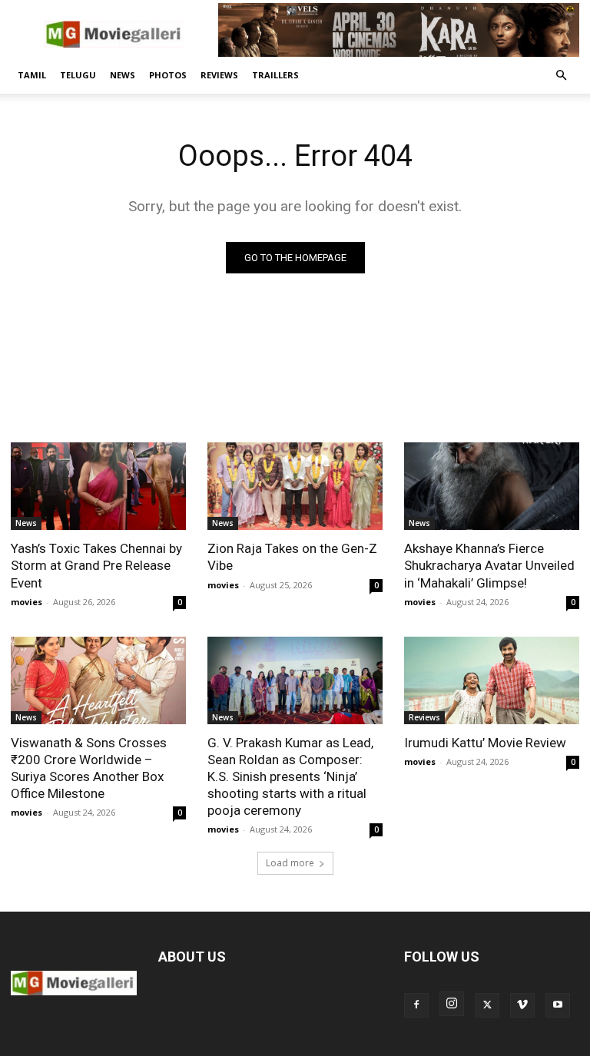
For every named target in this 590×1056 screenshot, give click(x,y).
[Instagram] (451, 1003)
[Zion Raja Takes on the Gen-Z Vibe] (295, 486)
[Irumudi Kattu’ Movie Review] (491, 680)
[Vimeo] (522, 1005)
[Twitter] (487, 1005)
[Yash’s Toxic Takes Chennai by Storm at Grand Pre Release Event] (98, 486)
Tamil (32, 75)
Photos (168, 75)
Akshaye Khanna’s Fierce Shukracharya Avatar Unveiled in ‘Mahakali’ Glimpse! (489, 565)
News (122, 75)
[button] (560, 75)
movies (26, 601)
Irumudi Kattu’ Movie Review (485, 742)
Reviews (219, 75)
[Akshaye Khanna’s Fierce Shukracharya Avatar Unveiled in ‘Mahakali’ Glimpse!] (491, 486)
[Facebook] (416, 1005)
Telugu (78, 75)
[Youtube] (557, 1005)
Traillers (275, 75)
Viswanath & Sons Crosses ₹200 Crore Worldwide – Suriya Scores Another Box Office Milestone (89, 768)
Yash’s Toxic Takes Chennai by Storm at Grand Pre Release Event (96, 565)
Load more (290, 862)
